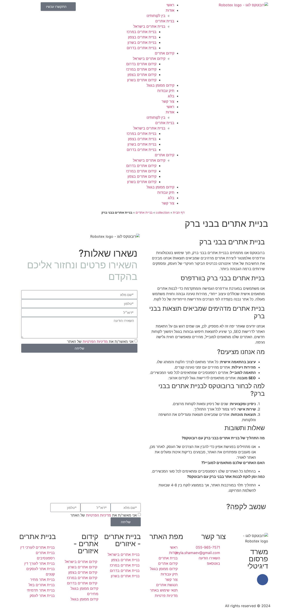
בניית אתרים (164, 21)
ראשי (170, 5)
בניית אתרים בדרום (141, 48)
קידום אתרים (164, 53)
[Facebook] (262, 579)
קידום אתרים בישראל (149, 58)
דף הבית (179, 212)
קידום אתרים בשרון (141, 80)
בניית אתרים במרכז (141, 31)
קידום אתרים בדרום (141, 64)
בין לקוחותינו (156, 15)
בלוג (171, 96)
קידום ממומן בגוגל (160, 85)
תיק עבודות (165, 90)
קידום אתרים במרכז (141, 69)
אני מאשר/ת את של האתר (100, 341)
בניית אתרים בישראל (149, 26)
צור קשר (168, 101)
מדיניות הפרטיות (95, 341)
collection (163, 212)
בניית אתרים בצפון (142, 37)
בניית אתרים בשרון (142, 42)
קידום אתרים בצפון (142, 74)
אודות (170, 10)
